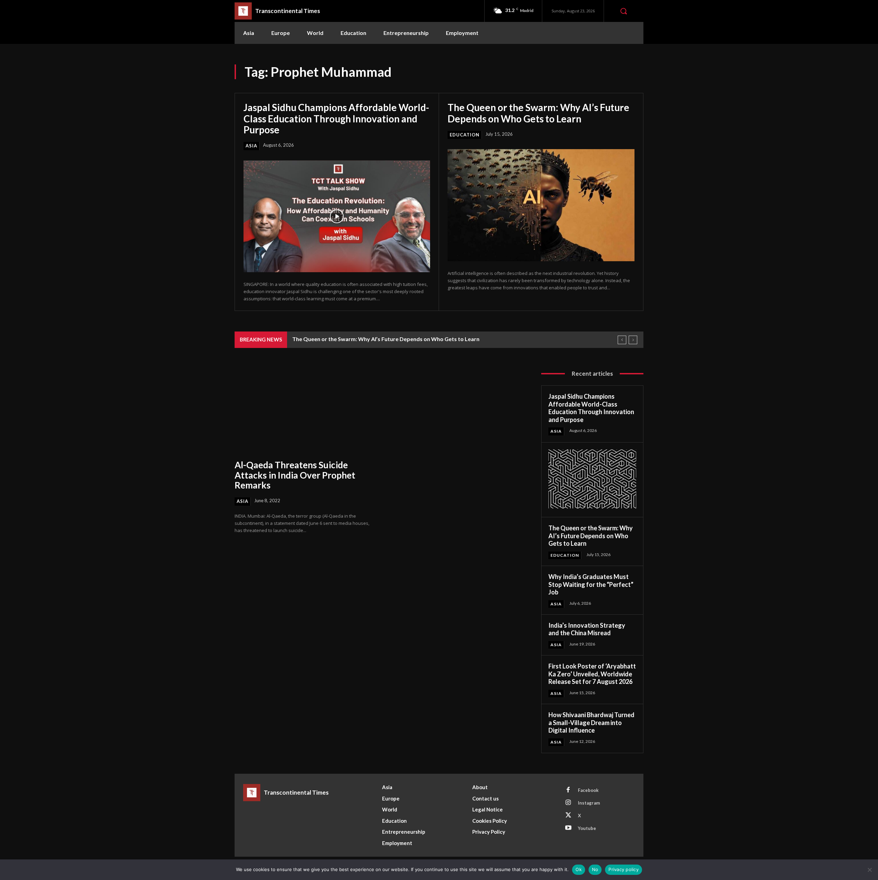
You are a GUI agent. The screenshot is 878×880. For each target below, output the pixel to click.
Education (464, 134)
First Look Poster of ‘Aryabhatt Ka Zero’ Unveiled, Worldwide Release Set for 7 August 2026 (592, 673)
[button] (623, 11)
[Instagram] (568, 803)
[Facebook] (568, 790)
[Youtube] (568, 828)
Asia (251, 145)
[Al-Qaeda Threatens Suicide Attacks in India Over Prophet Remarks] (303, 410)
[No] (869, 869)
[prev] (622, 340)
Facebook (588, 790)
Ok (579, 869)
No (595, 869)
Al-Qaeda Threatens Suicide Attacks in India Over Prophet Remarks (295, 475)
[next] (633, 340)
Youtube (587, 828)
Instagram (589, 803)
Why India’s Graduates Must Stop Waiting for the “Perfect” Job (590, 584)
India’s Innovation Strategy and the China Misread (586, 629)
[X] (568, 815)
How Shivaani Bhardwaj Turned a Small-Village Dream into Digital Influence (591, 722)
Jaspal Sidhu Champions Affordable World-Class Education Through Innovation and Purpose (336, 118)
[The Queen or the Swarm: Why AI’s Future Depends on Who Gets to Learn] (541, 205)
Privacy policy (623, 869)
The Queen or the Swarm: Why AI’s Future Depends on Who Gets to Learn (538, 112)
